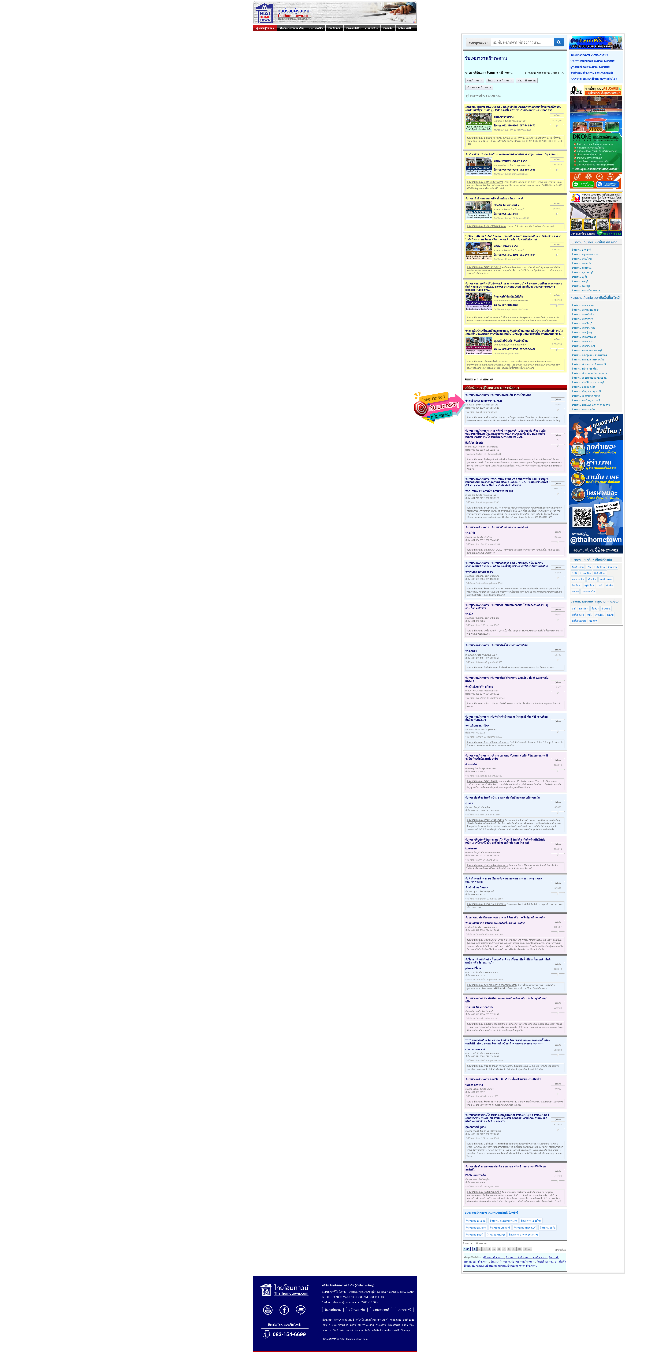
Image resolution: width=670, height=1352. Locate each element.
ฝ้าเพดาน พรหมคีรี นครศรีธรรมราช (590, 405)
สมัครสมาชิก (357, 1309)
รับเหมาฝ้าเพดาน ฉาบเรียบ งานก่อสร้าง (486, 1024)
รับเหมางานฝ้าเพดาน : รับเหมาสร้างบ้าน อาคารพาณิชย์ (496, 527)
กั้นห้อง (594, 608)
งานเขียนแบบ (334, 28)
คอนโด (326, 1325)
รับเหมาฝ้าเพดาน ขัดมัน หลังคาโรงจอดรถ (487, 865)
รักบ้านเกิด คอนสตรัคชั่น (479, 571)
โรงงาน (359, 1330)
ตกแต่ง (575, 591)
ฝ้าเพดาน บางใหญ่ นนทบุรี (585, 400)
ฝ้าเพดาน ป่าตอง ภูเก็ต (583, 409)
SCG (574, 573)
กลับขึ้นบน (561, 1250)
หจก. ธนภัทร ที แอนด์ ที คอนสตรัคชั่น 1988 (489, 490)
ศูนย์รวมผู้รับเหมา (265, 28)
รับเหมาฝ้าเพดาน (500, 1261)
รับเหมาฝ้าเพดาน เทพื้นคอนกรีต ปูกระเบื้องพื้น (489, 630)
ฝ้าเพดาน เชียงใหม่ (531, 1220)
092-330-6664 (510, 125)
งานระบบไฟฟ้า (353, 28)
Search (558, 42)
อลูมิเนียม (589, 585)
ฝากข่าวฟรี (404, 1309)
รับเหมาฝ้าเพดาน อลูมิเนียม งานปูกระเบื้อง (487, 1143)
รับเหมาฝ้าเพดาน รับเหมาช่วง (481, 1101)
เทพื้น (589, 614)
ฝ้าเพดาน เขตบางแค (582, 305)
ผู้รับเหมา (327, 1319)
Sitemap (405, 1330)
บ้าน (334, 1325)
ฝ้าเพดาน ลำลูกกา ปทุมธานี (586, 391)
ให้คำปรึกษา (600, 573)
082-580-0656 (527, 169)
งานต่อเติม (388, 28)
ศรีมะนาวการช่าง (503, 116)
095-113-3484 (510, 213)
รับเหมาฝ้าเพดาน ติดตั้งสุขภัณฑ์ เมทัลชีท (487, 459)
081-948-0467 (510, 305)
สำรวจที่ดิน (585, 573)
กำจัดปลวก (599, 567)
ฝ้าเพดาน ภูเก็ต (547, 1227)
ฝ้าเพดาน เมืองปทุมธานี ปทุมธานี (589, 377)
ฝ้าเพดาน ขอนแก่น (476, 1227)
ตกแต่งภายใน (588, 591)
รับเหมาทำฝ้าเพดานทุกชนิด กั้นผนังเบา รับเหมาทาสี (494, 198)
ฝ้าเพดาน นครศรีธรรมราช (523, 1234)
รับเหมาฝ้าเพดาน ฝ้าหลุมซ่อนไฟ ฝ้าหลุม (486, 226)
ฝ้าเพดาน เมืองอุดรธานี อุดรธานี (588, 364)
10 (519, 1249)
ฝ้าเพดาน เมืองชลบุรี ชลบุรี (585, 395)
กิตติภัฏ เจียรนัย (474, 442)
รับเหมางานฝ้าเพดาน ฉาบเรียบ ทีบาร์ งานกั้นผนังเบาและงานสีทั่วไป (503, 1079)
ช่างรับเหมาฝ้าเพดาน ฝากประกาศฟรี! (592, 72)
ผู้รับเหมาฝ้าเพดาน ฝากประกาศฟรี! (590, 67)
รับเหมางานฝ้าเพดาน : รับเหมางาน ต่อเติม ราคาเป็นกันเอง (498, 394)
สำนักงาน (381, 1325)
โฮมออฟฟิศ (394, 1325)
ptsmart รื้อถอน (474, 968)
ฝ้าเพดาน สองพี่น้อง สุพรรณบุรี (587, 382)
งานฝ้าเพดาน (474, 80)
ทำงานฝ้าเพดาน (527, 80)
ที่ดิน (412, 1325)
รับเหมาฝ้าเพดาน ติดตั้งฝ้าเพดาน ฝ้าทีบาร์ (487, 667)
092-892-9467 (527, 349)
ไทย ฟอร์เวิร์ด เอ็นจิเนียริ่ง (508, 296)
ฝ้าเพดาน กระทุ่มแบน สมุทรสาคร (589, 355)
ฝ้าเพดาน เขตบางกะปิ (583, 346)
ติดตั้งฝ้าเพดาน (545, 1261)
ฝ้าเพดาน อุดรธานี (476, 1220)
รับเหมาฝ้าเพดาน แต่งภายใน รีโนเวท (485, 182)
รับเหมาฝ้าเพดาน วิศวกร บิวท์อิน (482, 781)
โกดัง (367, 1330)
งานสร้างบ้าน (371, 28)
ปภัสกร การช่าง (474, 1084)
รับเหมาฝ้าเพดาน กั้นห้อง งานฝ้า (482, 1066)
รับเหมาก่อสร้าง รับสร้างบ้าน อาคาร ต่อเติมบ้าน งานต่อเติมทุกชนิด (502, 797)
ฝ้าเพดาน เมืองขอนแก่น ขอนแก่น (589, 373)
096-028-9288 (510, 169)
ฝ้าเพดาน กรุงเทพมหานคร (503, 1220)
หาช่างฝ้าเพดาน (528, 1265)
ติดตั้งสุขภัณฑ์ (579, 621)
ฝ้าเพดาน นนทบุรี (496, 1234)
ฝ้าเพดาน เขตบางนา (582, 341)
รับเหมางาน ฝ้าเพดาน (500, 80)
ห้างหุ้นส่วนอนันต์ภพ (476, 887)
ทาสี (574, 608)
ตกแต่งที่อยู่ (395, 1319)
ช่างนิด (469, 613)
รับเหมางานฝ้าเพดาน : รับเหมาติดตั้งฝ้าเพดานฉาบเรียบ (496, 645)
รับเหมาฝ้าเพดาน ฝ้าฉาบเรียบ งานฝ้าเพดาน (488, 742)
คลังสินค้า (377, 1330)
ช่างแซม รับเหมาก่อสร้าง (479, 1007)
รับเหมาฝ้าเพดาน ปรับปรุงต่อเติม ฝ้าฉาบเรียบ (488, 507)
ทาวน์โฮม (355, 1325)
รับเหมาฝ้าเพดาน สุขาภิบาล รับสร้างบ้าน (486, 904)
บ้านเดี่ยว (343, 1325)
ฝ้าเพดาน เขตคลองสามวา (585, 309)
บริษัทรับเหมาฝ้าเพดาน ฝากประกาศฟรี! (593, 61)
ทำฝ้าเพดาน (524, 1257)
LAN (589, 567)
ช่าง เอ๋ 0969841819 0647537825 (483, 400)
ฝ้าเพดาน (511, 1257)
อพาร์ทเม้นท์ (346, 1330)
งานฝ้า (600, 585)
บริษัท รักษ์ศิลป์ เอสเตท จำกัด (510, 161)
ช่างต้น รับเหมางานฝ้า (506, 205)
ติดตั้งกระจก (578, 614)
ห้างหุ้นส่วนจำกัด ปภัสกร (479, 686)
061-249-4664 (527, 254)
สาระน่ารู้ (382, 1319)
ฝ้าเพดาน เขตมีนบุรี (582, 323)
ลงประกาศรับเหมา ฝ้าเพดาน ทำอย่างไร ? (594, 78)
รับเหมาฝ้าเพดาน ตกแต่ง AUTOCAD (484, 549)
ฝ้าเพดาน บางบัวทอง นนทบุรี (586, 350)
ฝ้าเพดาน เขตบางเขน (583, 327)
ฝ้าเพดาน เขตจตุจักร (582, 318)
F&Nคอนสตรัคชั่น (475, 1175)
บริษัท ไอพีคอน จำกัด (506, 246)
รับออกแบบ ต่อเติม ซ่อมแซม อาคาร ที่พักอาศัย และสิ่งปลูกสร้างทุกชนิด (505, 917)
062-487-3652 (510, 349)
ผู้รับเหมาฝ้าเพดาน (493, 1257)
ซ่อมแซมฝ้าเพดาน (486, 1265)
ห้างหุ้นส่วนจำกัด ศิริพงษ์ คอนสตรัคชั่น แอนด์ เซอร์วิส (495, 923)
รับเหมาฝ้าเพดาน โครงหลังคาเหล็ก (484, 1192)
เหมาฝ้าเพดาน (481, 1261)
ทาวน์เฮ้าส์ (368, 1325)
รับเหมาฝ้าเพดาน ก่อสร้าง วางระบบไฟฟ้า (487, 317)
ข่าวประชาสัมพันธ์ (344, 1319)
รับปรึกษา (576, 585)
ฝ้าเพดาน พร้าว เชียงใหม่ (584, 368)
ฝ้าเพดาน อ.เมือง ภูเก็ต (583, 386)
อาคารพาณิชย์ (330, 1330)
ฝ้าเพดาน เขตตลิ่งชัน (582, 314)
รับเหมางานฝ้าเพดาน (479, 87)
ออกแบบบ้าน (578, 579)
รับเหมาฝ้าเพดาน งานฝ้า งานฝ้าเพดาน (485, 820)
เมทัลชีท (593, 621)
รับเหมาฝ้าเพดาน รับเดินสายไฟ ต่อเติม (485, 588)
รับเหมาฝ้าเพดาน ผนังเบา (479, 703)
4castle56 (471, 764)
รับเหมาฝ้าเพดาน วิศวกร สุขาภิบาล (484, 267)
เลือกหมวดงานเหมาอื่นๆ (292, 28)
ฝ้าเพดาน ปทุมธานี (500, 1227)
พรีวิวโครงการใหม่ (366, 1319)
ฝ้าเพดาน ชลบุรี (474, 1234)
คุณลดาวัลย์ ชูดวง (475, 1126)
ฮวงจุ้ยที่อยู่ (408, 1319)
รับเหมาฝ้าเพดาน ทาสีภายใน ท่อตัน (484, 138)
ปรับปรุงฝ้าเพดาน (508, 1265)
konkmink (471, 848)
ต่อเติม (609, 585)
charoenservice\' (475, 1049)
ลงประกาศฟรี (404, 28)
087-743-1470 (527, 125)
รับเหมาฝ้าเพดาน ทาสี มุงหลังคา (482, 417)
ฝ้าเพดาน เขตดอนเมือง (583, 337)
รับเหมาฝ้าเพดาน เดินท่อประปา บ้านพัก (486, 940)
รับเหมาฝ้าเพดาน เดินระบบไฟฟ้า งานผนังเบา (488, 361)
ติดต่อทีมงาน (333, 1309)
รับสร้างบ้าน (578, 567)
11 (526, 1249)
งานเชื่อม (599, 614)
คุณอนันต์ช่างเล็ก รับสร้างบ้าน (511, 340)
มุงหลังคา (584, 608)
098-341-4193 (510, 254)
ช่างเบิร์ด (470, 533)
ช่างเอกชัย (471, 650)
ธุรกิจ (405, 1325)
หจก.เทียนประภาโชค (477, 725)
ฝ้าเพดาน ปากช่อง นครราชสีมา (588, 359)
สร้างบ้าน (592, 579)
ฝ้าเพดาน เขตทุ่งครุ (581, 332)
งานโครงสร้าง (316, 28)
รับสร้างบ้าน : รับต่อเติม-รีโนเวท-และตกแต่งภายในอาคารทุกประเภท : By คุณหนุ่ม (511, 154)
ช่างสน (469, 803)
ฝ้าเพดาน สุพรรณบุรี (525, 1227)
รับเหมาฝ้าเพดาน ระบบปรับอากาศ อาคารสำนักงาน (492, 985)
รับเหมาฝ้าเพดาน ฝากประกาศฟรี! (590, 55)
